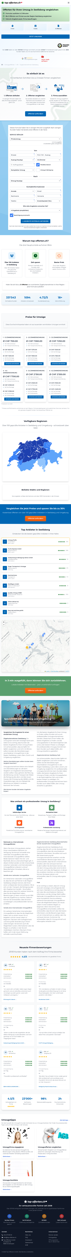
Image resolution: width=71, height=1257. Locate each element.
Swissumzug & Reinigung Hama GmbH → (14, 1043)
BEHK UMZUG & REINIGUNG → (12, 1086)
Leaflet (47, 671)
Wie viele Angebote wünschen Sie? (35, 206)
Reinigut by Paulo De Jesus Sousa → (48, 1086)
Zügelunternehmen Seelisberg (29, 65)
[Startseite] (2, 65)
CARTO (67, 671)
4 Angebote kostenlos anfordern (35, 221)
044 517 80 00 (8, 1235)
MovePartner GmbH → (45, 999)
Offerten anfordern (35, 114)
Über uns (28, 1235)
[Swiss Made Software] (45, 58)
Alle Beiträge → (65, 1120)
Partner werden (53, 1235)
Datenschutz (29, 1242)
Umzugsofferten (10, 65)
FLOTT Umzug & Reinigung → (46, 1043)
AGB (26, 1245)
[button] (27, 647)
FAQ (26, 1237)
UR (17, 65)
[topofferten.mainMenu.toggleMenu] (69, 3)
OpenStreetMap (54, 671)
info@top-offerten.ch (10, 1237)
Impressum (28, 1240)
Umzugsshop (53, 1237)
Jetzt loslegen (35, 36)
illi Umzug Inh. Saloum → (10, 999)
